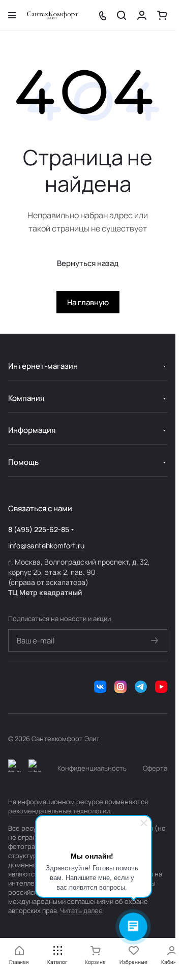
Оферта (155, 768)
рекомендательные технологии (59, 810)
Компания (26, 398)
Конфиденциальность (92, 768)
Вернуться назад (87, 263)
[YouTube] (161, 687)
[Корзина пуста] (162, 15)
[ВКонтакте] (100, 687)
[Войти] (142, 15)
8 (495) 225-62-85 (38, 529)
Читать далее (81, 910)
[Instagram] (120, 687)
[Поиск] (121, 15)
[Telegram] (141, 687)
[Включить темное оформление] (14, 768)
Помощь (23, 462)
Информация (31, 430)
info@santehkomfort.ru (46, 545)
